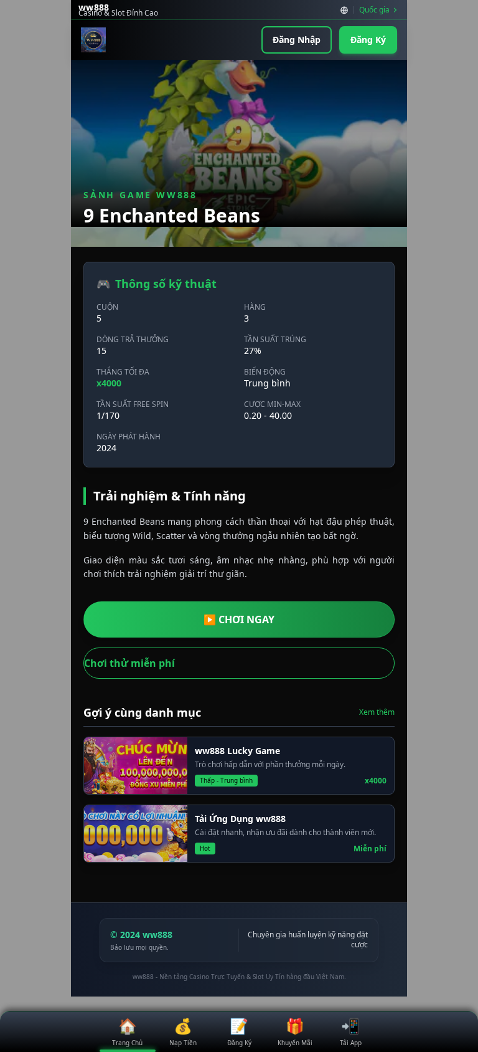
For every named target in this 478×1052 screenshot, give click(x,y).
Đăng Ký (368, 39)
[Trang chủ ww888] (93, 39)
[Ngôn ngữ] (344, 10)
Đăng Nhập (297, 39)
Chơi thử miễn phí (129, 663)
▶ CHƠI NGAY (239, 619)
